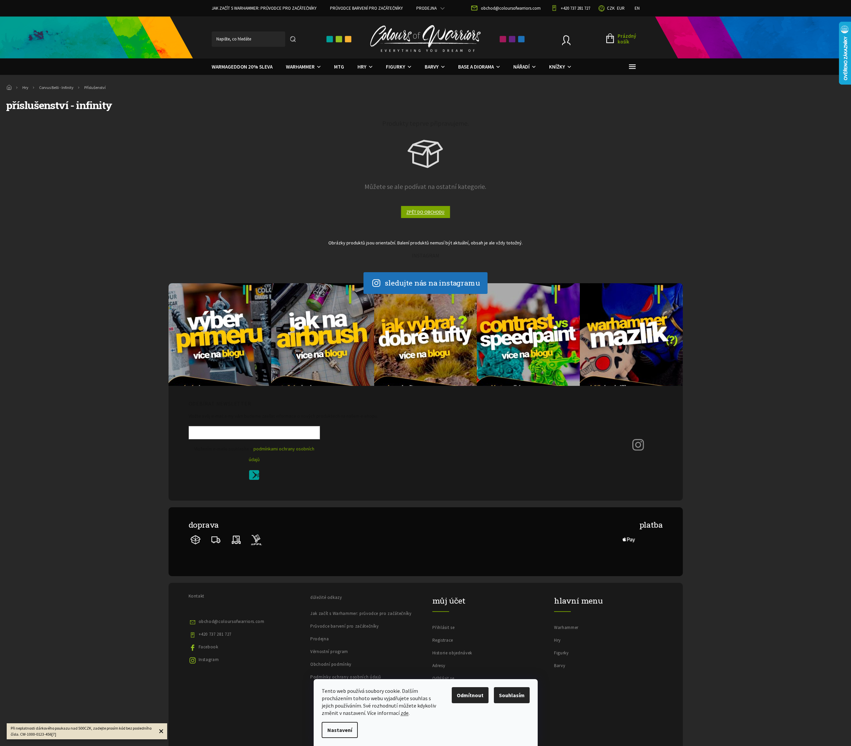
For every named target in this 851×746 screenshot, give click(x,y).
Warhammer (566, 627)
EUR (621, 8)
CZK (611, 8)
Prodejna (426, 8)
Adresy (438, 665)
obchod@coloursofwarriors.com (231, 621)
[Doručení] (236, 539)
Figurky (561, 653)
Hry (557, 640)
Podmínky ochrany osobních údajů (345, 677)
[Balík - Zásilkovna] (196, 539)
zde (405, 713)
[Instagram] (638, 444)
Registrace (442, 640)
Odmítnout (470, 695)
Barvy (559, 665)
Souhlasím (512, 695)
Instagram (209, 659)
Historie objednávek (452, 653)
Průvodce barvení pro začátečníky (366, 8)
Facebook (208, 647)
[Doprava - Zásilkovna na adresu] (216, 539)
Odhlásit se (443, 678)
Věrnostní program (329, 651)
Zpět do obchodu (425, 212)
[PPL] (256, 539)
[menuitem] (242, 67)
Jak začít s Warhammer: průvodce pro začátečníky (264, 8)
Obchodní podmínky (330, 664)
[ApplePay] (629, 539)
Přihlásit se (256, 476)
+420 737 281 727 (215, 634)
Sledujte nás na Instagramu (432, 282)
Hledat (293, 39)
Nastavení (339, 730)
